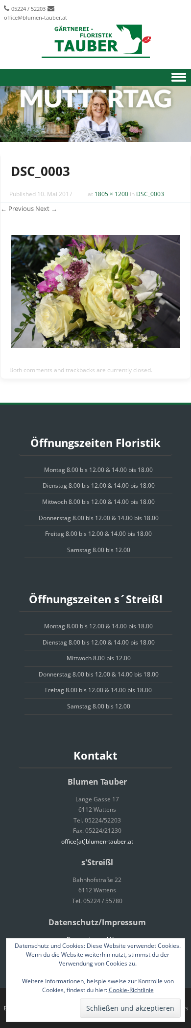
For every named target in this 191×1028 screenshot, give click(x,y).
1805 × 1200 (111, 194)
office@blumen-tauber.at (35, 17)
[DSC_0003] (95, 345)
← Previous (17, 208)
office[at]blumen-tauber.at (97, 841)
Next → (46, 208)
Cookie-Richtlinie (131, 990)
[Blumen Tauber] (95, 42)
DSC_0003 (150, 194)
